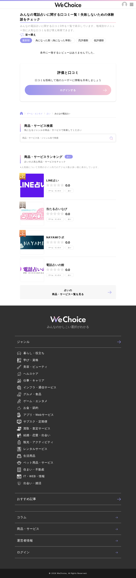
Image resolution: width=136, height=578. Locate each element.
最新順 (26, 40)
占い (48, 114)
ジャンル (23, 342)
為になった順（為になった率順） (54, 40)
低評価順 (99, 40)
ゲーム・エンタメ (34, 114)
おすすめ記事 (26, 499)
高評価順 (83, 40)
